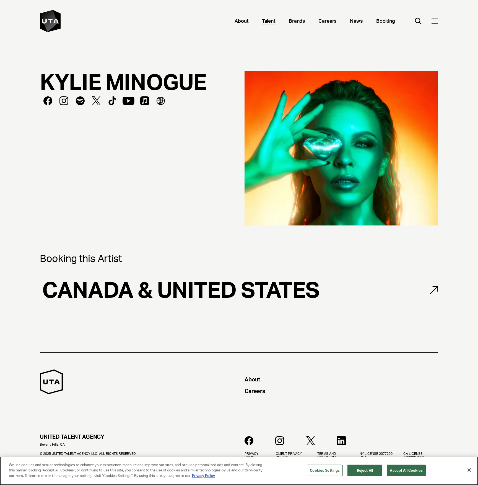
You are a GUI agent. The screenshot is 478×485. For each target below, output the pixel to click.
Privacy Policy (203, 476)
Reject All (365, 470)
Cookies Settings (325, 470)
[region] (239, 471)
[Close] (469, 470)
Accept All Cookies (406, 470)
